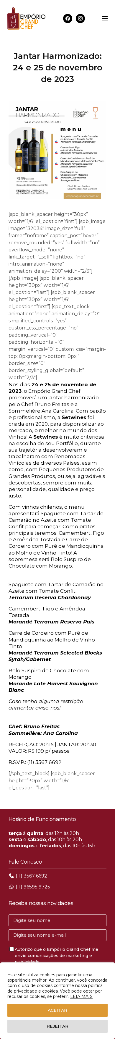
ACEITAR (57, 1010)
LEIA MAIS (81, 996)
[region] (57, 1000)
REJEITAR (57, 1026)
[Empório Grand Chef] (26, 18)
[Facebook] (67, 18)
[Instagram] (80, 18)
